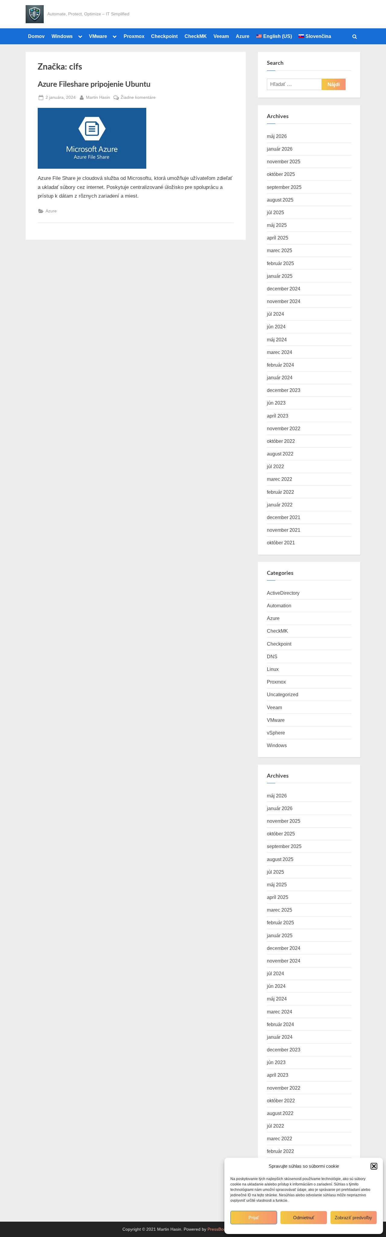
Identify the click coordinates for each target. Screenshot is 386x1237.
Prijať (253, 1217)
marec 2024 (279, 352)
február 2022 (280, 492)
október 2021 (281, 542)
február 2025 (280, 263)
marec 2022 (279, 479)
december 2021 (283, 517)
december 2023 (283, 390)
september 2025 (284, 187)
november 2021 (283, 530)
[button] (374, 1166)
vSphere (276, 732)
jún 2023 (276, 403)
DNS (272, 656)
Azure (242, 36)
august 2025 (280, 199)
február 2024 (280, 365)
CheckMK (196, 36)
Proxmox (134, 36)
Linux (273, 669)
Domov (36, 36)
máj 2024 (277, 339)
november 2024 (283, 301)
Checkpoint (164, 36)
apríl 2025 (277, 237)
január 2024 (280, 377)
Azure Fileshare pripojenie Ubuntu (94, 84)
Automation (279, 605)
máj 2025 (277, 225)
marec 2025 (279, 250)
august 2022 (280, 453)
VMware (98, 36)
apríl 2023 (277, 415)
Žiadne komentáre (138, 98)
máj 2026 (277, 136)
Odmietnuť (303, 1217)
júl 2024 (275, 314)
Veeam (221, 36)
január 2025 (280, 276)
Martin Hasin (98, 97)
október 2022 (281, 441)
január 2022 (280, 504)
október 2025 (281, 174)
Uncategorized (282, 694)
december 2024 (283, 288)
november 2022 (283, 428)
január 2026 (280, 149)
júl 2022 (275, 466)
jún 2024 (276, 326)
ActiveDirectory (283, 593)
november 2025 (283, 161)
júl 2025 (275, 212)
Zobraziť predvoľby (353, 1217)
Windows (62, 36)
